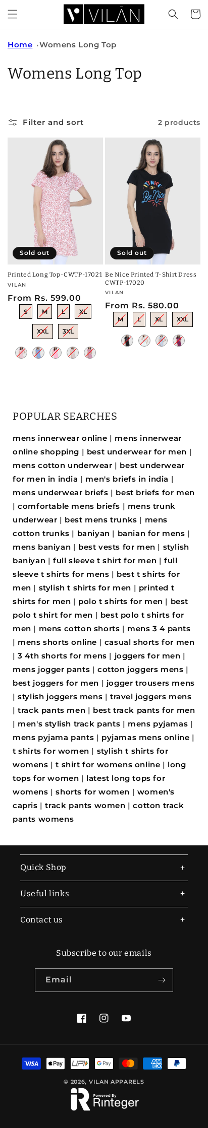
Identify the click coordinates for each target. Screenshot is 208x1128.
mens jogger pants (51, 669)
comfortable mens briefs (69, 506)
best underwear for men (137, 451)
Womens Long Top (78, 44)
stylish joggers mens (60, 696)
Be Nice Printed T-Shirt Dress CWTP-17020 (150, 278)
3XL (68, 329)
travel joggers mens (150, 696)
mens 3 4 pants (158, 628)
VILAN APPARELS (116, 1081)
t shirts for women (51, 751)
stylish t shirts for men (85, 587)
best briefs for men (155, 492)
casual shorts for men (150, 642)
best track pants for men (144, 710)
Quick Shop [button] (43, 867)
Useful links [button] (44, 893)
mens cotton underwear (63, 465)
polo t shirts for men (120, 601)
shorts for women (93, 792)
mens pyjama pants (53, 737)
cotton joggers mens (140, 669)
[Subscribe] (161, 980)
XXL (43, 329)
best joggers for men (56, 683)
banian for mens (151, 533)
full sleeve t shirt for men (105, 560)
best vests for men (116, 547)
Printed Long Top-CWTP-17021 (55, 274)
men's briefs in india (127, 479)
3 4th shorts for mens (62, 655)
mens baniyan (42, 547)
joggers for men (148, 655)
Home (20, 44)
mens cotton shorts (79, 628)
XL (83, 309)
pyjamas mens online (145, 737)
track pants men (51, 710)
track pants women (85, 805)
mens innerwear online (60, 438)
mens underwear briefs (61, 492)
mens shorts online (57, 642)
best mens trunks (101, 519)
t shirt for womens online (108, 764)
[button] (13, 14)
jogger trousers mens (151, 683)
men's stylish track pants (69, 723)
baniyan (93, 533)
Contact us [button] (41, 919)
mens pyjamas (158, 723)
